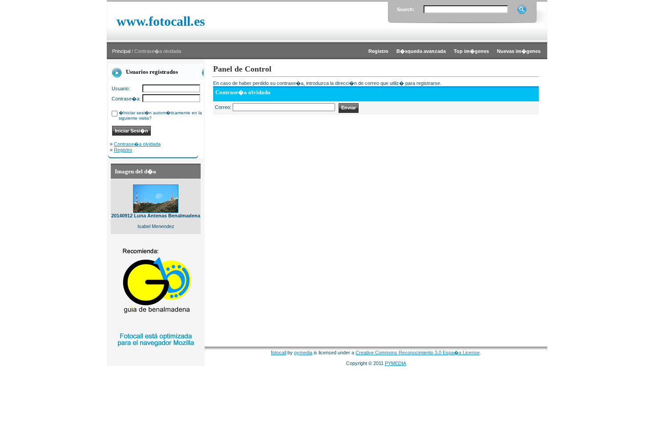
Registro (123, 149)
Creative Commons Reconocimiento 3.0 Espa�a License (417, 352)
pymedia (303, 352)
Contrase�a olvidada (137, 144)
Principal (121, 51)
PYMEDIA (395, 363)
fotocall (278, 352)
